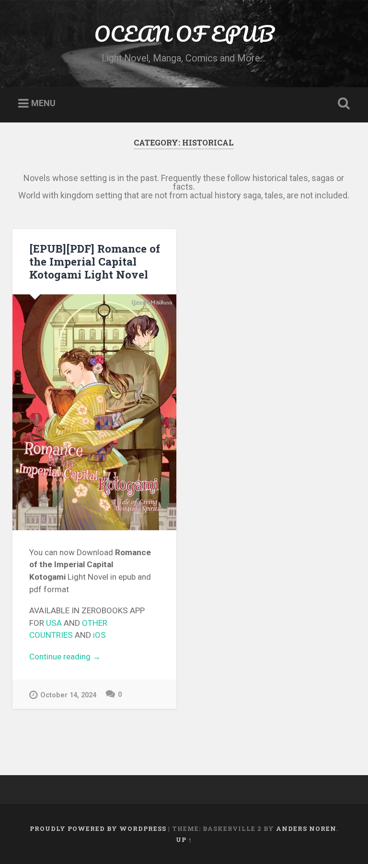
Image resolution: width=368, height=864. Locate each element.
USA (54, 623)
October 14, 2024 (68, 695)
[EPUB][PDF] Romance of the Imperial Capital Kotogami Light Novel (94, 261)
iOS (99, 635)
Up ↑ (184, 839)
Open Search (342, 103)
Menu (43, 103)
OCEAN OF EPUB (184, 33)
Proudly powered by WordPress (98, 828)
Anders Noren (306, 828)
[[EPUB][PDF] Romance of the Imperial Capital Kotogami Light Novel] (94, 412)
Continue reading (95, 657)
